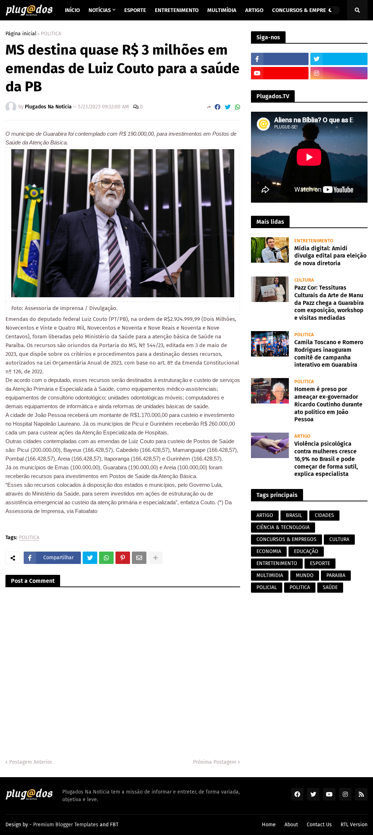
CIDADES (324, 515)
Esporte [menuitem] (135, 10)
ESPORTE (320, 563)
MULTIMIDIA (269, 575)
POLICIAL (266, 587)
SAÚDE (330, 587)
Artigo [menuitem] (254, 10)
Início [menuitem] (72, 10)
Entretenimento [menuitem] (177, 10)
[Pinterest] (122, 558)
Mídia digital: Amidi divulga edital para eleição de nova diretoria (330, 256)
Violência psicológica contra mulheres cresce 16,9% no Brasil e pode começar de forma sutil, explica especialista (326, 458)
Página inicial (20, 33)
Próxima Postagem (214, 762)
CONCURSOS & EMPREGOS (286, 539)
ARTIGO (264, 515)
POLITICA (51, 33)
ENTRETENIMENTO (276, 563)
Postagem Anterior (30, 762)
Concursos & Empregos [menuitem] (304, 10)
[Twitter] (228, 107)
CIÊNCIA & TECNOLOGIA (283, 527)
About (291, 825)
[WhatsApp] (237, 107)
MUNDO (305, 575)
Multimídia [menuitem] (221, 10)
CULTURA (339, 539)
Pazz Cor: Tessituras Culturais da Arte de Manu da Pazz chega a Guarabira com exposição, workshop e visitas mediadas (329, 302)
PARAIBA (335, 575)
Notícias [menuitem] (100, 10)
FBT (114, 825)
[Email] (139, 558)
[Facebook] (217, 107)
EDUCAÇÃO (306, 551)
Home (269, 825)
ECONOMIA (268, 551)
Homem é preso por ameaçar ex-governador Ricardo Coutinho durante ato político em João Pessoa (328, 404)
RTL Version (354, 825)
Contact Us (319, 825)
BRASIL (294, 515)
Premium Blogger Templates (65, 825)
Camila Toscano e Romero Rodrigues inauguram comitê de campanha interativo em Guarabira (328, 353)
